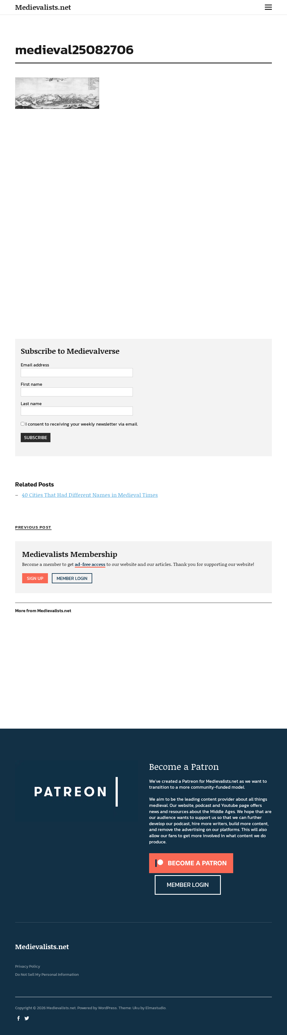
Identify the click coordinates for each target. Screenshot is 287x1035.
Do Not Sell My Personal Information (47, 974)
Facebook (19, 1018)
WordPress (107, 1008)
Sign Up (35, 578)
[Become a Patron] (191, 871)
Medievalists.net (43, 7)
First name (31, 384)
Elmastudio (155, 1008)
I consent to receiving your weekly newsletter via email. (82, 424)
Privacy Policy (27, 966)
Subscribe (35, 437)
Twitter (27, 1018)
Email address (35, 365)
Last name (31, 404)
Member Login (72, 578)
